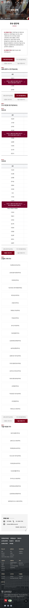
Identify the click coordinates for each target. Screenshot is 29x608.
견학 (20, 560)
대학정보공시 (13, 538)
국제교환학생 (12, 567)
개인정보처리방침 (5, 538)
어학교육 (11, 576)
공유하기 (16, 14)
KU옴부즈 (11, 541)
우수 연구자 (7, 18)
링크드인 (11, 606)
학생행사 (20, 578)
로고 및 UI (3, 576)
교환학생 (11, 560)
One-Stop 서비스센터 (14, 578)
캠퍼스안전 (17, 541)
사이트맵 (11, 543)
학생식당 (2, 566)
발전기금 (3, 582)
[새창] (16, 3)
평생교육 (11, 556)
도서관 (2, 563)
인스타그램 (8, 606)
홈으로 (1, 18)
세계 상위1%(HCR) (8, 59)
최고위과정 (12, 555)
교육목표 (2, 555)
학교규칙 (2, 553)
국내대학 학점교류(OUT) (13, 563)
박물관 (2, 564)
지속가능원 (21, 576)
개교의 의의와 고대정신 (5, 556)
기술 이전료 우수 (21, 63)
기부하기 (2, 584)
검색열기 (24, 2)
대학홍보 (3, 574)
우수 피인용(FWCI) (21, 59)
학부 (11, 551)
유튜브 (5, 606)
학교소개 (3, 549)
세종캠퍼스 (21, 553)
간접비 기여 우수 (8, 63)
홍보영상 (2, 578)
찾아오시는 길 (21, 564)
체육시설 (2, 570)
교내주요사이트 (4, 543)
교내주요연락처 (4, 541)
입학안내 (11, 549)
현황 (2, 551)
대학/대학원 (21, 549)
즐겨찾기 (12, 14)
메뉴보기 (27, 2)
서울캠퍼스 (21, 551)
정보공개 (19, 538)
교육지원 (11, 574)
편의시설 (2, 568)
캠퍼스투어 (21, 563)
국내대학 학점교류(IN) (14, 565)
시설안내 (3, 560)
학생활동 (20, 574)
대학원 (11, 553)
